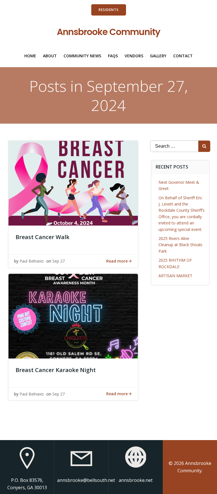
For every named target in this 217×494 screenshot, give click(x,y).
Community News (82, 55)
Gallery (158, 55)
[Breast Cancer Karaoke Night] (73, 315)
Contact (183, 55)
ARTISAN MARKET (175, 275)
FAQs (113, 55)
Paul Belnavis (31, 261)
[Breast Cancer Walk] (73, 183)
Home (30, 55)
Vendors (134, 55)
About (50, 55)
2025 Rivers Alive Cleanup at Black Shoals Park (180, 245)
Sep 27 (58, 261)
